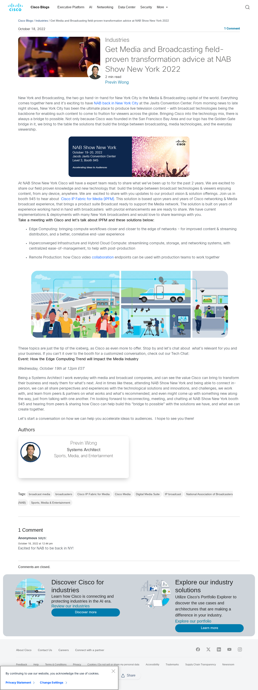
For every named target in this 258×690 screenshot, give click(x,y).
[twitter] (208, 649)
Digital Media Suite (148, 494)
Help (36, 664)
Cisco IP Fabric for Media (93, 494)
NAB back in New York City (116, 103)
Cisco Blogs (40, 7)
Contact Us (45, 650)
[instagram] (240, 649)
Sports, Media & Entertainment (50, 502)
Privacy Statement (18, 682)
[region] (59, 678)
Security (146, 7)
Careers (63, 650)
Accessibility (152, 664)
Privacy (77, 664)
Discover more (86, 612)
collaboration (103, 257)
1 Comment (232, 28)
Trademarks (172, 664)
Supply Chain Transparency (200, 664)
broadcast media (39, 494)
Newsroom (228, 664)
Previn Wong (117, 82)
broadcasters (63, 494)
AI (90, 7)
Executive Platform (70, 7)
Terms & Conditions (56, 664)
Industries (41, 20)
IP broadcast (173, 494)
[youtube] (229, 649)
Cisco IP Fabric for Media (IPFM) (87, 199)
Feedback (21, 664)
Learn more (209, 628)
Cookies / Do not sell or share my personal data (113, 664)
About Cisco (23, 650)
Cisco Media (123, 494)
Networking (105, 7)
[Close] (113, 671)
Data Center (126, 7)
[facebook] (198, 649)
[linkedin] (219, 649)
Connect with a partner (89, 650)
